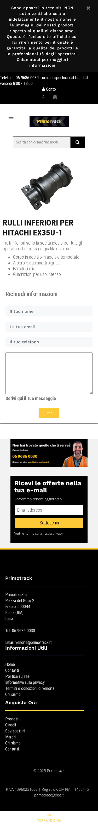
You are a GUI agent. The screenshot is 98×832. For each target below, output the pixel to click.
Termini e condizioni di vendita (29, 688)
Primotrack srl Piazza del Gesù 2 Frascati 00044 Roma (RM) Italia (19, 606)
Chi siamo (13, 694)
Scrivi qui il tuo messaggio (30, 398)
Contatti (12, 670)
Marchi (10, 737)
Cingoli (10, 725)
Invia (49, 413)
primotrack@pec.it (49, 795)
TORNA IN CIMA (49, 820)
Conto (50, 89)
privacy (58, 533)
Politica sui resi (17, 676)
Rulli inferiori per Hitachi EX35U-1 (38, 228)
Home (10, 664)
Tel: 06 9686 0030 (20, 630)
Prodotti (12, 719)
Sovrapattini (15, 731)
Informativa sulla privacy (25, 682)
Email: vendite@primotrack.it (28, 642)
